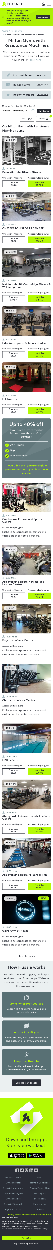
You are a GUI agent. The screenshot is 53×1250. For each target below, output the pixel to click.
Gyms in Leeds (13, 1199)
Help (39, 1178)
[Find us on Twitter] (22, 1171)
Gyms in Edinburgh (13, 1204)
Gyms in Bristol (13, 1183)
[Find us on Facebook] (17, 1171)
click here (35, 60)
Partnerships (39, 1204)
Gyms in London (13, 1178)
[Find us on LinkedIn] (31, 1171)
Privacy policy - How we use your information (29, 1215)
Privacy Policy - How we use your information (40, 1193)
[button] (26, 161)
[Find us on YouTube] (36, 1171)
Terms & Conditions (40, 1183)
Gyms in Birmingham (13, 1194)
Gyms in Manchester (13, 1188)
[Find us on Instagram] (26, 1171)
